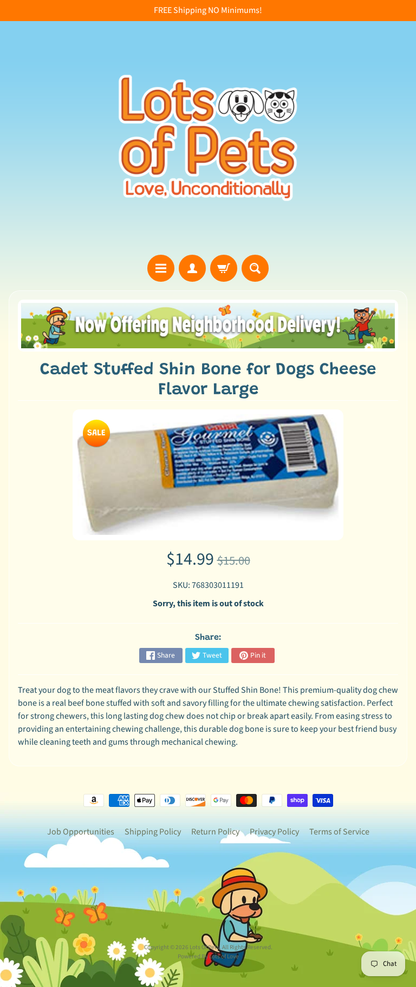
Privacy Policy (274, 832)
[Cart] (223, 268)
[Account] (192, 268)
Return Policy (215, 832)
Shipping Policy (153, 832)
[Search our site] (255, 268)
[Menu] (160, 268)
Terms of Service (339, 832)
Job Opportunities (80, 832)
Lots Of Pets (204, 947)
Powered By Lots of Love (208, 956)
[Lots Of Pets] (208, 138)
